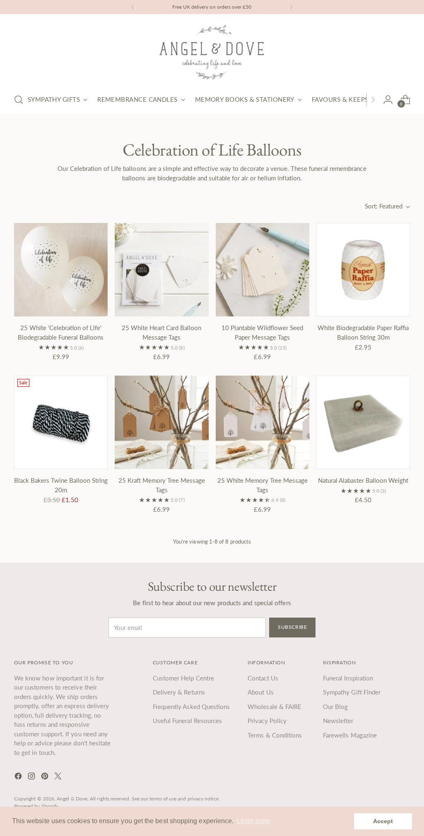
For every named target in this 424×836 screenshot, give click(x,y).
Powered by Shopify (36, 806)
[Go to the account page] (388, 99)
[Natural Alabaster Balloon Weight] (363, 422)
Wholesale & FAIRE (274, 706)
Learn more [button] (254, 820)
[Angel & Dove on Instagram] (32, 777)
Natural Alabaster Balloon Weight (363, 480)
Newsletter (338, 720)
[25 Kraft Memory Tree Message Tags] (161, 422)
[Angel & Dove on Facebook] (19, 777)
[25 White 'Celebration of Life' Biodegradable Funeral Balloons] (61, 269)
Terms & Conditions (275, 735)
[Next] (291, 7)
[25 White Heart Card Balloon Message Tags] (161, 269)
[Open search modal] (18, 99)
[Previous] (133, 7)
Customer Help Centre (183, 678)
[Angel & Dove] (212, 52)
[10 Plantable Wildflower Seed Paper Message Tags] (262, 269)
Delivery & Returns (179, 692)
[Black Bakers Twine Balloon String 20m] (61, 422)
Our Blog (335, 706)
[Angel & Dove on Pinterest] (46, 777)
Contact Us (263, 678)
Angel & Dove (72, 798)
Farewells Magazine (350, 735)
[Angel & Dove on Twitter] (59, 777)
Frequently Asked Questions (191, 706)
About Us (261, 692)
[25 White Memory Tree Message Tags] (262, 422)
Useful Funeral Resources (187, 720)
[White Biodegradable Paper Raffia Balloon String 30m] (363, 269)
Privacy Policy (267, 720)
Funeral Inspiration (348, 678)
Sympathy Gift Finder (352, 692)
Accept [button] (383, 821)
